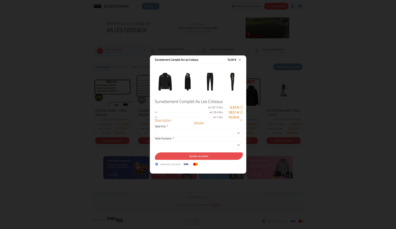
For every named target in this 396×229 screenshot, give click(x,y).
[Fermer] (239, 59)
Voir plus (199, 122)
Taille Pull (160, 126)
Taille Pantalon (163, 138)
